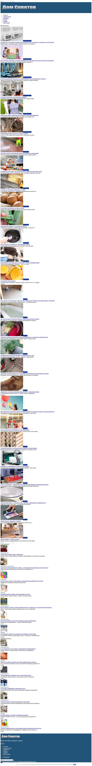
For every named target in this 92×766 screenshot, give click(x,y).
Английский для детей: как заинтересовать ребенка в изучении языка (21, 171)
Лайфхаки (6, 18)
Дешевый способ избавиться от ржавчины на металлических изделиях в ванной (24, 373)
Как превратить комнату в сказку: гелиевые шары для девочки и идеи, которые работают (27, 411)
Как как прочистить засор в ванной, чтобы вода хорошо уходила (20, 319)
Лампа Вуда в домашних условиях (11, 521)
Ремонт (5, 19)
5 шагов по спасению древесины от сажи (13, 190)
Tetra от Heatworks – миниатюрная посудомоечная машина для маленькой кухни (24, 484)
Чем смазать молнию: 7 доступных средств (13, 226)
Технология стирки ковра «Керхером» (12, 554)
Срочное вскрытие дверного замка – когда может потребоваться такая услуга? (24, 568)
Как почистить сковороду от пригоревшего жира (15, 244)
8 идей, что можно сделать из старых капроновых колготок (18, 662)
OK (74, 764)
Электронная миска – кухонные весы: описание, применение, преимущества (23, 503)
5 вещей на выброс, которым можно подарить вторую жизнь (19, 448)
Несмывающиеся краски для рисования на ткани (15, 594)
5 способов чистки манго (8, 281)
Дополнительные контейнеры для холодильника (15, 430)
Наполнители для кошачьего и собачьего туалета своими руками (20, 262)
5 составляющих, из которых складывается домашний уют (18, 649)
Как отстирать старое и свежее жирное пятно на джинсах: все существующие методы (26, 607)
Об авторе (6, 757)
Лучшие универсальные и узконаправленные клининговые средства (21, 728)
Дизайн (5, 21)
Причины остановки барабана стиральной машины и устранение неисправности (24, 337)
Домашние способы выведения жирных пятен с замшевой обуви (20, 392)
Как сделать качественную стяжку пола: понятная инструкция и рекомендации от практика (28, 300)
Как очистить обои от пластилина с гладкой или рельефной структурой (22, 581)
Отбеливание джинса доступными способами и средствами (18, 634)
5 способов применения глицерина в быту (13, 688)
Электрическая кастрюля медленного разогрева (15, 702)
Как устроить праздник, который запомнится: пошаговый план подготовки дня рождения (27, 60)
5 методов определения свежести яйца (12, 208)
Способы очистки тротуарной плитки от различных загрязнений (20, 153)
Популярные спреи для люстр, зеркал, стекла (14, 133)
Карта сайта (6, 23)
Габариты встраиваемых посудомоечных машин (15, 466)
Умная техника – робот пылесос (10, 539)
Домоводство (7, 16)
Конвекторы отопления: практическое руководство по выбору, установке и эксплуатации (27, 42)
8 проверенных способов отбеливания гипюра (14, 715)
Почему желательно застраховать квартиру (14, 97)
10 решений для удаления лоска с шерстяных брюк (16, 675)
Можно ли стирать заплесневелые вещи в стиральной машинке (19, 115)
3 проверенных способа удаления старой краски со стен (17, 355)
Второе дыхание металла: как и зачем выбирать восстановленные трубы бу (23, 79)
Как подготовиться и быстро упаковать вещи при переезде (18, 621)
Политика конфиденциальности (26, 761)
